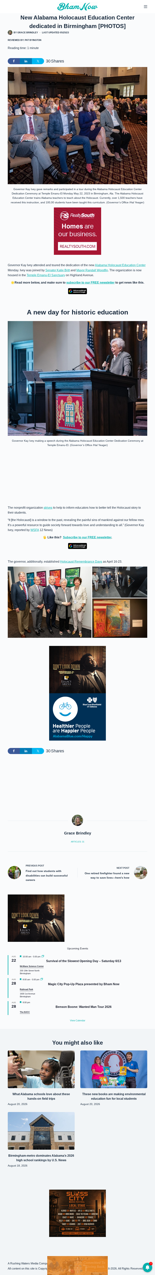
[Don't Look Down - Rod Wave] (77, 669)
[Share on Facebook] (14, 61)
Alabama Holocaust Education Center (120, 265)
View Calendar (77, 1020)
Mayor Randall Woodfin (92, 270)
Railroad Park (26, 989)
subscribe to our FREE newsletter (90, 282)
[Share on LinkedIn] (26, 61)
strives (48, 507)
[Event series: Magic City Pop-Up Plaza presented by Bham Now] (41, 979)
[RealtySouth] (77, 231)
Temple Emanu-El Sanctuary (46, 275)
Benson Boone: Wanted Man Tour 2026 (84, 1006)
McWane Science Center (32, 966)
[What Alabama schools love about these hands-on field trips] (41, 1069)
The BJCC (25, 1012)
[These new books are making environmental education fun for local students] (113, 1069)
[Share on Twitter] (38, 61)
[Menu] (145, 6)
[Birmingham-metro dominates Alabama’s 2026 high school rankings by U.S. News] (41, 1131)
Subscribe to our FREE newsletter (87, 537)
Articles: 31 (77, 842)
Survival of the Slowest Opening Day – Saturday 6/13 (83, 961)
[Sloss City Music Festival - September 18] (77, 1213)
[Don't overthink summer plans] (77, 1265)
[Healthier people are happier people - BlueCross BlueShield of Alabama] (77, 717)
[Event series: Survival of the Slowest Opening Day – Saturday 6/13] (42, 956)
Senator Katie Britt (57, 270)
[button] (49, 602)
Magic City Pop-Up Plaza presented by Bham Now (83, 984)
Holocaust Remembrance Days (81, 561)
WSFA (34, 530)
